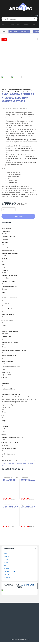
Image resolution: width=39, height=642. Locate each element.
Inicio (3, 24)
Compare (24, 108)
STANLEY (7, 574)
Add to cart (19, 216)
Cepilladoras (24, 505)
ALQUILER (7, 577)
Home (3, 31)
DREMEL (6, 568)
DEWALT (26, 24)
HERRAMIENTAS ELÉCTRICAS (19, 31)
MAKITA (11, 24)
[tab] (6, 223)
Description (6, 223)
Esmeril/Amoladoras (23, 90)
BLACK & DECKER (9, 571)
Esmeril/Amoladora (9, 90)
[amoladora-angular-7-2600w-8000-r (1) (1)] (17, 81)
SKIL (34, 24)
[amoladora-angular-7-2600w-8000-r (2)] (20, 56)
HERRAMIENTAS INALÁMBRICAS (25, 478)
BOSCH (19, 24)
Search (35, 19)
